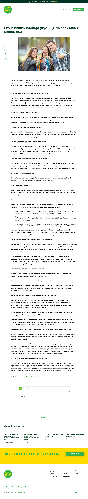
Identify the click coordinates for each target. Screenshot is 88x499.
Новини (64, 471)
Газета (77, 474)
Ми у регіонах (53, 476)
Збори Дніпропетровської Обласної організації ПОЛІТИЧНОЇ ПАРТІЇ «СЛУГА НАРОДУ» (12, 437)
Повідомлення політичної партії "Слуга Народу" (54, 435)
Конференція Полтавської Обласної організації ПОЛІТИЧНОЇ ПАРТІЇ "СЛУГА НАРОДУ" (32, 437)
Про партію (53, 471)
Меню (79, 9)
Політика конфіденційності (20, 492)
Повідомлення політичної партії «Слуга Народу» (75, 435)
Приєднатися (75, 453)
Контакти (64, 474)
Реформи (6, 24)
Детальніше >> (56, 1)
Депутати (52, 474)
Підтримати (78, 471)
